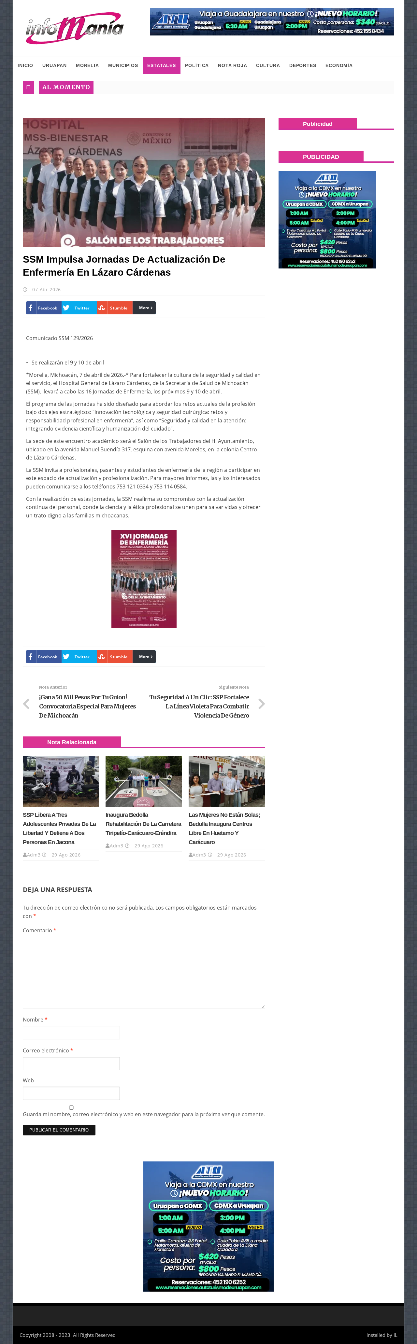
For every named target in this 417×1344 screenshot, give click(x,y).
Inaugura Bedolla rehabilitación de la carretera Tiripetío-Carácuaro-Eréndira (143, 824)
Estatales (161, 65)
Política (197, 65)
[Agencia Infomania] (75, 28)
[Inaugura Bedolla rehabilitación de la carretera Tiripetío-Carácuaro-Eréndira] (144, 781)
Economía (339, 65)
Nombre (35, 1019)
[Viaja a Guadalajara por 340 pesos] (272, 21)
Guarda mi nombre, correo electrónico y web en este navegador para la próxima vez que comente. (144, 1114)
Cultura (268, 65)
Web (28, 1080)
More (144, 307)
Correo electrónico (48, 1050)
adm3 (34, 855)
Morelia (87, 65)
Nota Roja (232, 65)
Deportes (302, 65)
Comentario (39, 930)
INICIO (25, 65)
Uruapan (54, 65)
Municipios (123, 65)
